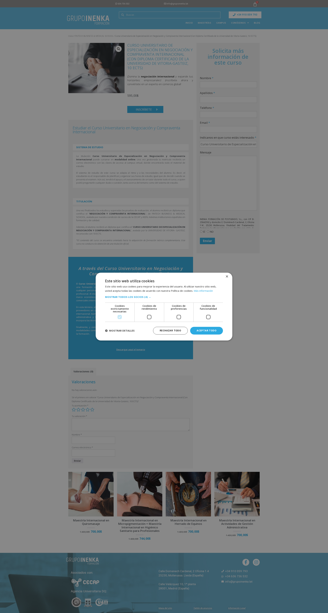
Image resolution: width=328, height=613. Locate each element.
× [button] (227, 276)
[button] (164, 297)
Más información (203, 290)
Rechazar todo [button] (170, 330)
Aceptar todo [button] (206, 330)
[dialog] (164, 306)
